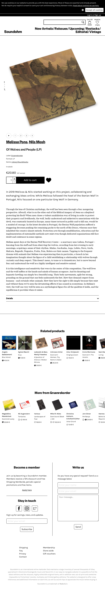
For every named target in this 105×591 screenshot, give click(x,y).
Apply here (27, 490)
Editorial (82, 32)
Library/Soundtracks (20, 162)
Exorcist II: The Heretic (88, 356)
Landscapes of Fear (39, 418)
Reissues (61, 28)
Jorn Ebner (86, 414)
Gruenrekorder (17, 156)
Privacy (22, 553)
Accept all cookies (94, 10)
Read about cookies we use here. (86, 5)
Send (78, 526)
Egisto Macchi (23, 352)
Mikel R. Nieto (55, 414)
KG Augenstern (24, 414)
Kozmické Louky (8, 419)
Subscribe (27, 529)
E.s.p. (20, 355)
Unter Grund (71, 421)
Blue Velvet (6, 357)
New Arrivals (44, 28)
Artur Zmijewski (72, 352)
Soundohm (13, 31)
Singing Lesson (72, 355)
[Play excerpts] (8, 135)
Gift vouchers (49, 553)
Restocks (92, 28)
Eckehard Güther (73, 419)
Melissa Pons (16, 142)
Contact (23, 557)
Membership (49, 547)
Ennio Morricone (88, 352)
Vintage (95, 32)
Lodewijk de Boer (40, 352)
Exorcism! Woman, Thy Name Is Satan (55, 357)
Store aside (48, 550)
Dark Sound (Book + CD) (57, 418)
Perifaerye (86, 416)
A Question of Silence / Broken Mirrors (40, 359)
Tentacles (22, 416)
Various (37, 414)
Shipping (23, 547)
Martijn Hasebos (40, 354)
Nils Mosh (37, 142)
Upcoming (76, 28)
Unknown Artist (56, 352)
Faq (21, 550)
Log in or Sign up (94, 15)
